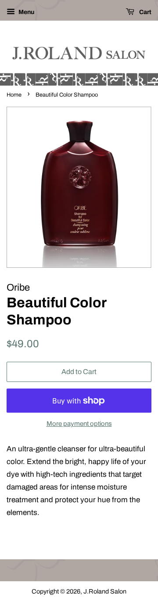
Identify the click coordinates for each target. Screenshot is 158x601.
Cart (144, 12)
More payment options (79, 423)
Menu (25, 12)
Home (14, 95)
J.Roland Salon (104, 591)
